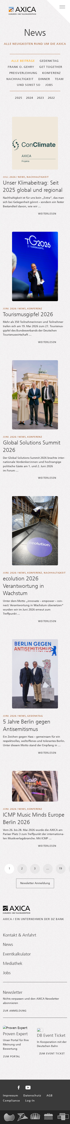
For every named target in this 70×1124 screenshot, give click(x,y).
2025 (18, 98)
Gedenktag (49, 61)
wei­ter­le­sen (52, 213)
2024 (29, 98)
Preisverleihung (23, 73)
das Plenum (10, 1117)
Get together (50, 67)
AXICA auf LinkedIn (50, 1087)
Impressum (10, 1095)
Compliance (11, 1100)
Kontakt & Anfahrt (19, 935)
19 (60, 868)
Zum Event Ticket (52, 1053)
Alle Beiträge (23, 61)
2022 (51, 98)
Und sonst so (28, 85)
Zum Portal (11, 1056)
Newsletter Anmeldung (35, 883)
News (21, 177)
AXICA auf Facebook (19, 1087)
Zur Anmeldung (14, 1011)
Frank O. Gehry (21, 67)
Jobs (49, 85)
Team (59, 79)
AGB (49, 1095)
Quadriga (51, 1117)
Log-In (30, 1100)
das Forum (24, 1117)
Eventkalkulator (17, 954)
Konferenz (51, 73)
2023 (40, 98)
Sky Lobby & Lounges (37, 1117)
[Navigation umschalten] (62, 7)
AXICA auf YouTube (28, 1087)
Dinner (44, 79)
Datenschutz (32, 1095)
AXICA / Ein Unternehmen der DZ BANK (33, 919)
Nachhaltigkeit (19, 79)
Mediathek (12, 964)
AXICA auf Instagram (39, 1087)
